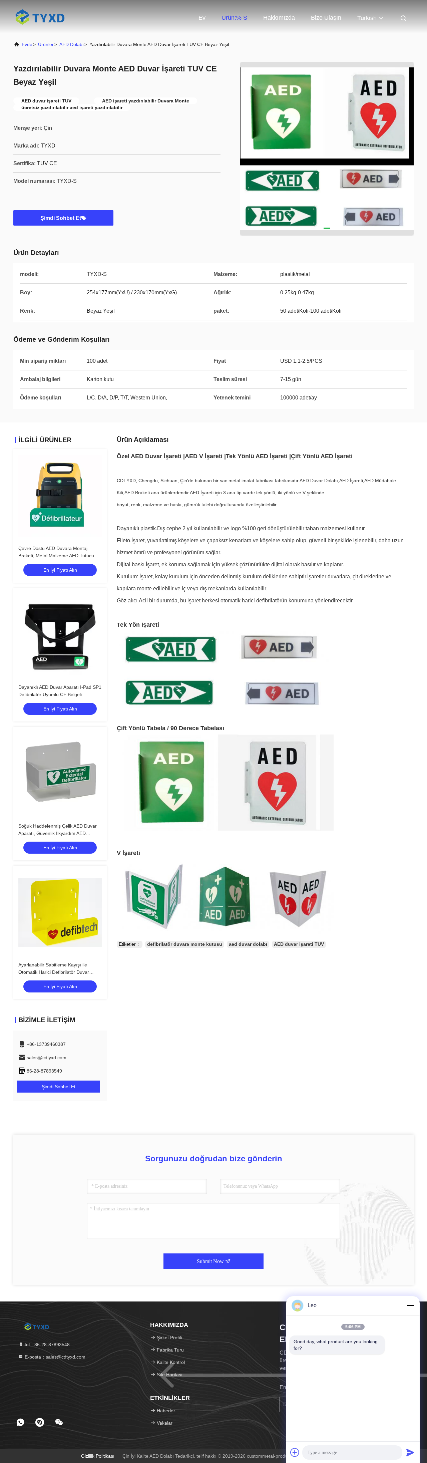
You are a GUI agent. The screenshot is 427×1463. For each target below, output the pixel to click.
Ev (201, 17)
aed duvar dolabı (248, 944)
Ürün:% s (234, 17)
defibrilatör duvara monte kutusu (184, 944)
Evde (27, 44)
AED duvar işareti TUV (299, 944)
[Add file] (295, 1452)
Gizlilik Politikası (97, 1456)
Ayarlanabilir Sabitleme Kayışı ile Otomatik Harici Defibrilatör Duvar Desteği (53, 972)
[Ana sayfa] (40, 16)
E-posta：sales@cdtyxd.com (54, 1357)
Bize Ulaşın (326, 17)
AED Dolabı (71, 44)
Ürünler (46, 44)
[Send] (410, 1452)
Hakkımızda (279, 17)
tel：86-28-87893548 (46, 1344)
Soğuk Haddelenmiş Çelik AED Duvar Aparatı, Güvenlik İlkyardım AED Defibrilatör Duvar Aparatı (57, 833)
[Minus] (410, 1305)
